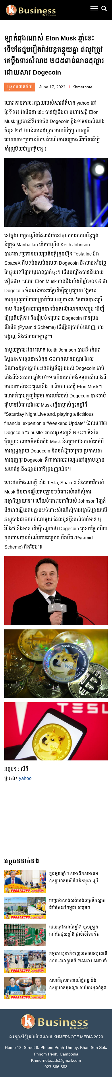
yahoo (25, 778)
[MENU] (94, 8)
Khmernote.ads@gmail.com (56, 1060)
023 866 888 (56, 1066)
